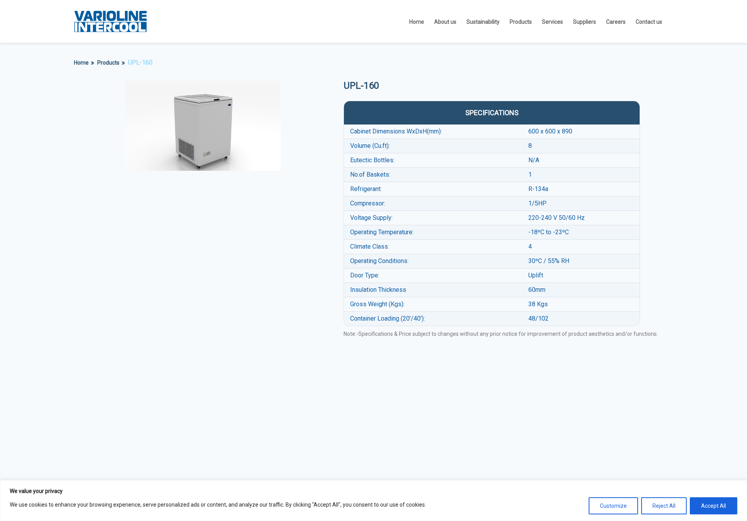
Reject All (663, 506)
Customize (613, 506)
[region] (373, 500)
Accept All (713, 506)
